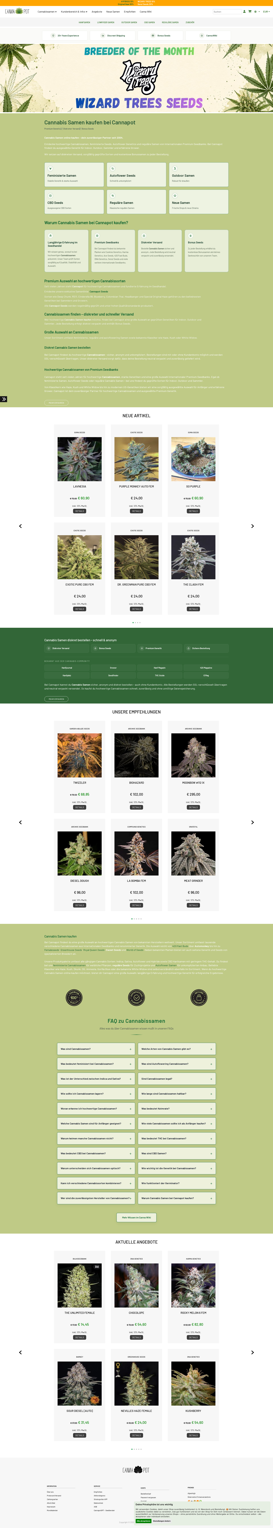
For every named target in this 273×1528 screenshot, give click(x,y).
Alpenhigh (192, 1493)
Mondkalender (52, 1510)
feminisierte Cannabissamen (69, 965)
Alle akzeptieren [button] (143, 1521)
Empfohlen (130, 11)
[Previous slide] (20, 526)
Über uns (50, 1492)
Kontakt (144, 1501)
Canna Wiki (146, 11)
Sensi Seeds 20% (145, 4)
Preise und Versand (54, 1495)
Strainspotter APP (100, 1499)
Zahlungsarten (52, 1499)
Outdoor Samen (129, 22)
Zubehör (190, 22)
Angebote (97, 11)
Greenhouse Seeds (71, 949)
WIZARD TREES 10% (146, 1)
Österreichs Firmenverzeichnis (199, 1497)
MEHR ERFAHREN (56, 403)
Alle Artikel (51, 1503)
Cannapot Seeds (99, 291)
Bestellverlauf (146, 1494)
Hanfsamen (84, 22)
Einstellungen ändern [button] (161, 1521)
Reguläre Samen (170, 22)
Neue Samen (113, 11)
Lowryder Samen (105, 22)
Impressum (51, 1507)
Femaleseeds (51, 949)
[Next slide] (252, 526)
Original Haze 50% (126, 4)
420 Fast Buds (180, 946)
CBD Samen (149, 22)
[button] (133, 622)
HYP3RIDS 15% (127, 1)
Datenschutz (98, 1503)
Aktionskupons (99, 1495)
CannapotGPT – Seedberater (104, 1510)
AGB (95, 1507)
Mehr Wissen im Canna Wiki (136, 1217)
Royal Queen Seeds (94, 949)
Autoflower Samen (166, 965)
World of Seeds (134, 949)
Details (79, 511)
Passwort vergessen (148, 1497)
